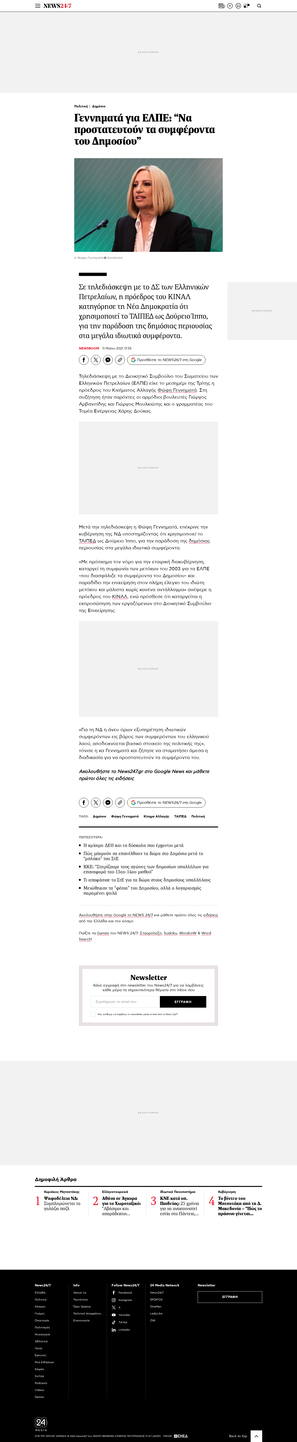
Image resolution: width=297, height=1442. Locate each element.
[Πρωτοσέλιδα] (222, 6)
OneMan (155, 1306)
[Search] (259, 6)
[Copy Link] (120, 360)
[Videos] (230, 6)
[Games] (247, 6)
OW (152, 1320)
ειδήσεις (124, 778)
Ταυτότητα (80, 1299)
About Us (79, 1292)
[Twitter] (96, 360)
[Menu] (38, 6)
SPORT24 (156, 1299)
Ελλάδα (40, 1292)
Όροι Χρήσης (82, 1306)
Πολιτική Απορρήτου (87, 1313)
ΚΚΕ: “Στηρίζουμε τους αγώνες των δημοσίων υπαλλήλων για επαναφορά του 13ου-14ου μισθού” (146, 869)
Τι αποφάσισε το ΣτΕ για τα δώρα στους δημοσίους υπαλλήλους (147, 880)
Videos (39, 1390)
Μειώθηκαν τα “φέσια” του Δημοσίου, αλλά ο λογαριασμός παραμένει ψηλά (142, 890)
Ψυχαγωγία (42, 1334)
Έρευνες (40, 1355)
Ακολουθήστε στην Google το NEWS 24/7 (116, 915)
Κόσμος (40, 1306)
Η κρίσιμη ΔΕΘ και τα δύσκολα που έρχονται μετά (134, 845)
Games (103, 933)
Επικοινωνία (81, 1320)
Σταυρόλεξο (151, 933)
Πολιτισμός (42, 1327)
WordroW (188, 933)
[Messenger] (108, 360)
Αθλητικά (41, 1341)
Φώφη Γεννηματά (177, 390)
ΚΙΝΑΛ (119, 596)
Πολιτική (81, 106)
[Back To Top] (256, 1436)
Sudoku (170, 933)
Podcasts (41, 1383)
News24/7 (157, 1292)
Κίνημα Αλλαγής (156, 816)
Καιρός (39, 1369)
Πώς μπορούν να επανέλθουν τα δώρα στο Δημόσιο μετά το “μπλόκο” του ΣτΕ (143, 856)
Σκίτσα (39, 1376)
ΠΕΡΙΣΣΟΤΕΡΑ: (91, 837)
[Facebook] (84, 360)
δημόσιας (199, 541)
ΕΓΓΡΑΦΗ (230, 1297)
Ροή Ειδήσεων (44, 1362)
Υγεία (38, 1348)
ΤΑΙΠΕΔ (87, 541)
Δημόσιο (99, 106)
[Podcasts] (238, 6)
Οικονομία (42, 1320)
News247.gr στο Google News (151, 771)
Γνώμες (40, 1313)
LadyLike (156, 1313)
